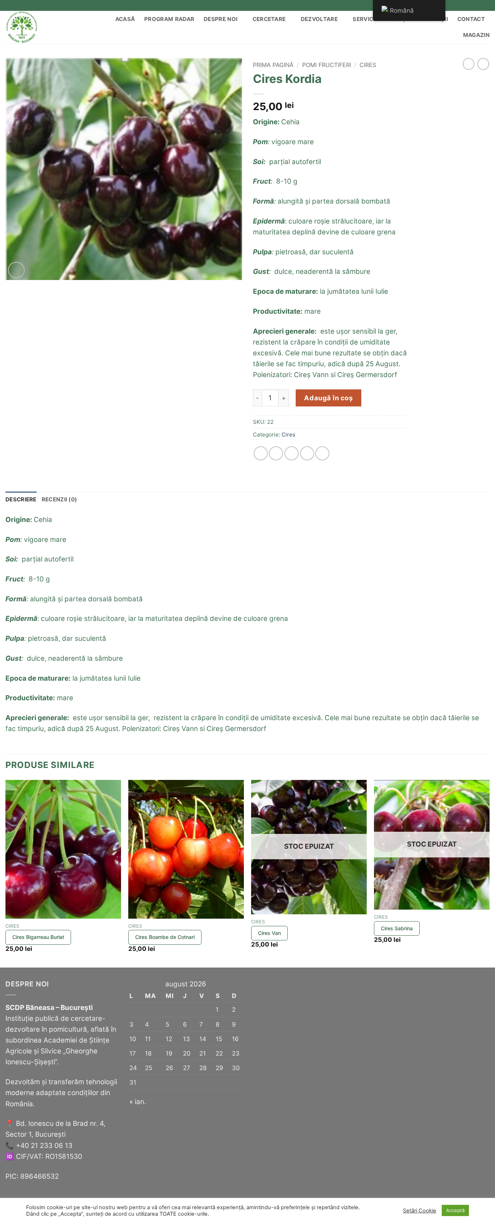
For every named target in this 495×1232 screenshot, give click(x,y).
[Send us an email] (468, 5)
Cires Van (269, 933)
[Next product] (469, 64)
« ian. (137, 1102)
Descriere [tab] (21, 499)
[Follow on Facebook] (452, 5)
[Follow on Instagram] (460, 5)
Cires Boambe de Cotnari (165, 937)
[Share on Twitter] (276, 453)
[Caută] (90, 27)
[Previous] (5, 873)
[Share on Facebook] (261, 453)
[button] (16, 270)
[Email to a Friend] (291, 453)
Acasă (125, 19)
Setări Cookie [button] (419, 1210)
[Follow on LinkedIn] (477, 5)
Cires (367, 64)
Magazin (476, 35)
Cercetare (269, 19)
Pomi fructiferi (326, 64)
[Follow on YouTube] (485, 5)
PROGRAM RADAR (169, 19)
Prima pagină (273, 64)
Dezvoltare (319, 19)
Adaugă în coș (328, 398)
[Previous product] (483, 64)
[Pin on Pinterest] (307, 453)
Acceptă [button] (455, 1210)
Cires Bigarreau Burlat (38, 937)
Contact (471, 19)
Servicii (364, 19)
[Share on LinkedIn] (322, 453)
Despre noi (220, 19)
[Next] (489, 873)
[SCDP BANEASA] (40, 27)
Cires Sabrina (397, 928)
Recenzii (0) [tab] (59, 499)
